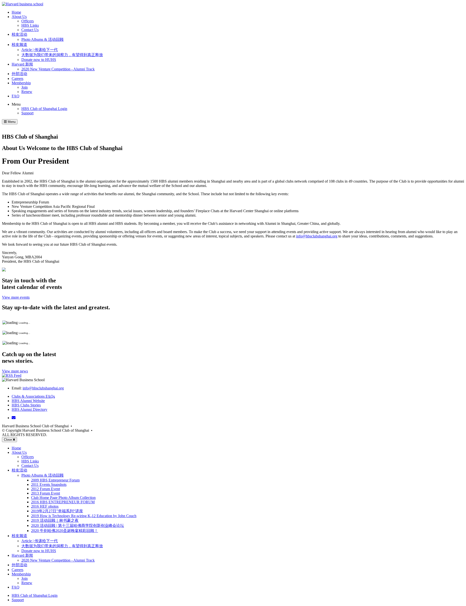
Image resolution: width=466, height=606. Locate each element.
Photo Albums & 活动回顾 (42, 39)
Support (27, 113)
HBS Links (30, 25)
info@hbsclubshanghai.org (316, 236)
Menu (16, 104)
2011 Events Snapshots (49, 484)
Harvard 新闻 (22, 64)
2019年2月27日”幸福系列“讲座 (57, 511)
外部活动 (19, 74)
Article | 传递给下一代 (39, 50)
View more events (16, 297)
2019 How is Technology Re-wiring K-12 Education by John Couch (83, 516)
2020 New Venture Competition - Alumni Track (58, 69)
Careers (17, 78)
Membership (21, 83)
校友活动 (19, 34)
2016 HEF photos (44, 506)
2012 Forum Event (45, 489)
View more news (15, 371)
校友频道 (19, 44)
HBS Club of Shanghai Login (44, 109)
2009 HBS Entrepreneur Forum (55, 480)
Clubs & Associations (33, 396)
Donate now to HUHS (38, 60)
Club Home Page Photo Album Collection (63, 498)
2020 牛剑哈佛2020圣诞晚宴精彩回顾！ (64, 531)
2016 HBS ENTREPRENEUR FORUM (63, 502)
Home (16, 12)
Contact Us (30, 30)
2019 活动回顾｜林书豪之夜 (55, 520)
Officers (27, 21)
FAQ (15, 96)
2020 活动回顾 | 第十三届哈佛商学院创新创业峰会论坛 (77, 525)
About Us (19, 17)
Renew (26, 92)
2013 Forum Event (45, 493)
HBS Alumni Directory (29, 409)
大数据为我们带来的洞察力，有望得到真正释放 (62, 55)
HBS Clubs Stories (26, 405)
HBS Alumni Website (28, 401)
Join (24, 87)
